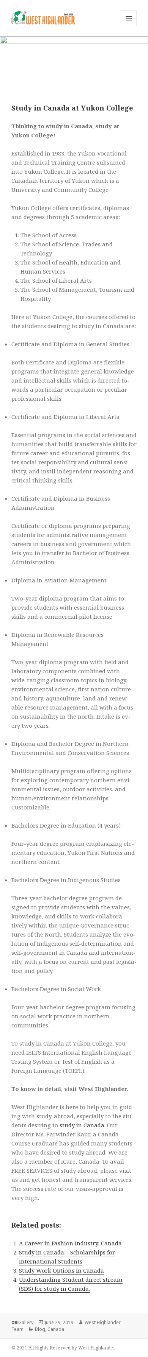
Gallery (25, 1322)
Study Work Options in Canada (61, 1270)
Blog (40, 1329)
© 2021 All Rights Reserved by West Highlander (63, 1348)
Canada (55, 1329)
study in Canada (82, 1125)
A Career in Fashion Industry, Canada (70, 1243)
